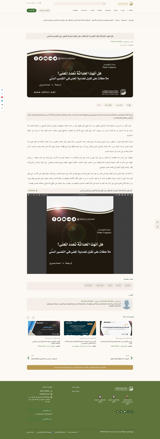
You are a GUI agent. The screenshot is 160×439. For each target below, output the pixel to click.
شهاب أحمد (100, 285)
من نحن (37, 3)
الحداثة (118, 285)
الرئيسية (131, 20)
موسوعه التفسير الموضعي (44, 432)
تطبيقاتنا (75, 10)
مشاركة (107, 105)
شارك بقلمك (43, 10)
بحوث (123, 10)
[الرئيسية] (125, 3)
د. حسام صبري (124, 45)
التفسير (128, 285)
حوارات (116, 10)
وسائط (100, 10)
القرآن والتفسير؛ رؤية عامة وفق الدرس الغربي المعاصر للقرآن (46, 342)
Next (33, 318)
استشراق (108, 10)
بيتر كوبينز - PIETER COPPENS (120, 41)
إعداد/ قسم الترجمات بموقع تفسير (81, 346)
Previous (28, 318)
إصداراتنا (84, 10)
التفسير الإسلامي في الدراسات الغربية (102, 20)
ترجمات (117, 20)
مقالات (131, 10)
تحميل (118, 105)
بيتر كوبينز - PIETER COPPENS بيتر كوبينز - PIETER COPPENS (101, 301)
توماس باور (89, 285)
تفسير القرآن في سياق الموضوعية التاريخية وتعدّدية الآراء (116, 342)
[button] (99, 105)
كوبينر (110, 285)
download (32, 190)
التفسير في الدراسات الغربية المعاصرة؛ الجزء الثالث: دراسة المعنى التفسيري (80, 342)
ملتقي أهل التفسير (60, 432)
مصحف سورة (75, 391)
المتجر (30, 10)
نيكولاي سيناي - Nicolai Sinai (46, 346)
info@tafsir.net (45, 394)
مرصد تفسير (30, 432)
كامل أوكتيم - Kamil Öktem (119, 346)
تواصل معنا (29, 3)
